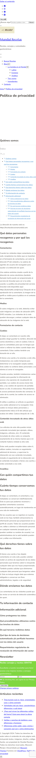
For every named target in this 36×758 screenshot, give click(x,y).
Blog (5, 64)
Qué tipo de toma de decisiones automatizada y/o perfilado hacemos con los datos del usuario (22, 211)
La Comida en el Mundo (17, 67)
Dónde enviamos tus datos (15, 190)
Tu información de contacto (15, 193)
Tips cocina (12, 78)
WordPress (21, 751)
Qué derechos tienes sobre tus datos (19, 188)
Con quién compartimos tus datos (17, 182)
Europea (15, 73)
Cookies (12, 174)
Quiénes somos (11, 159)
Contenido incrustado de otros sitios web (23, 177)
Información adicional (13, 196)
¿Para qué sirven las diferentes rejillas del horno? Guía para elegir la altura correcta (19, 714)
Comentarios (14, 167)
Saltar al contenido (7, 1)
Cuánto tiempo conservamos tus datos (19, 185)
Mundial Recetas (11, 39)
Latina (14, 70)
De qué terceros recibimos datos (20, 206)
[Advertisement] (18, 118)
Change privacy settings (9, 688)
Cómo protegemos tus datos (19, 199)
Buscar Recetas (10, 61)
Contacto (7, 84)
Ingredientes (12, 81)
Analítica (13, 179)
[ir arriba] (1, 757)
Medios (12, 169)
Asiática (15, 76)
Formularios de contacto (18, 172)
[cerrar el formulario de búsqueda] (1, 25)
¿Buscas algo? (5, 22)
